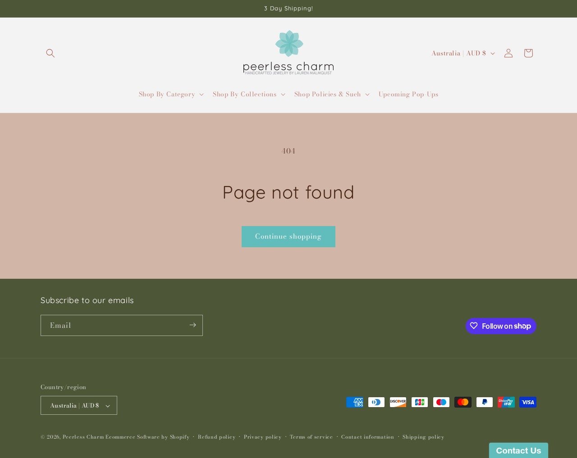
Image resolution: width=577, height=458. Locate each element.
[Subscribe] (192, 325)
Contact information (367, 436)
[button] (50, 53)
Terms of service (311, 436)
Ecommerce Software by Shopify (147, 437)
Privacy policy (263, 436)
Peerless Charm (83, 437)
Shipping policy (423, 436)
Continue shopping (288, 236)
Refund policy (216, 436)
